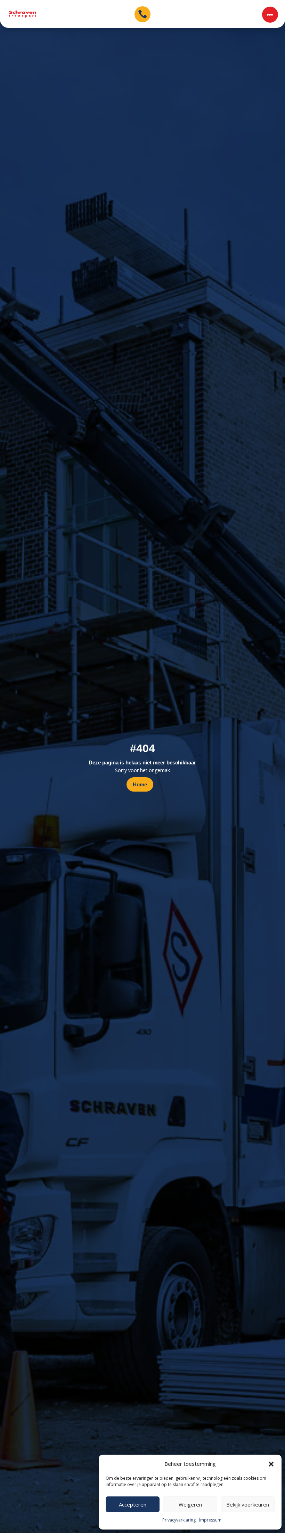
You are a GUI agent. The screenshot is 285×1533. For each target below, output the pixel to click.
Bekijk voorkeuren (247, 1504)
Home (140, 784)
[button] (271, 1464)
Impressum (210, 1520)
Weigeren (190, 1504)
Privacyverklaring (179, 1520)
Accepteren (132, 1504)
